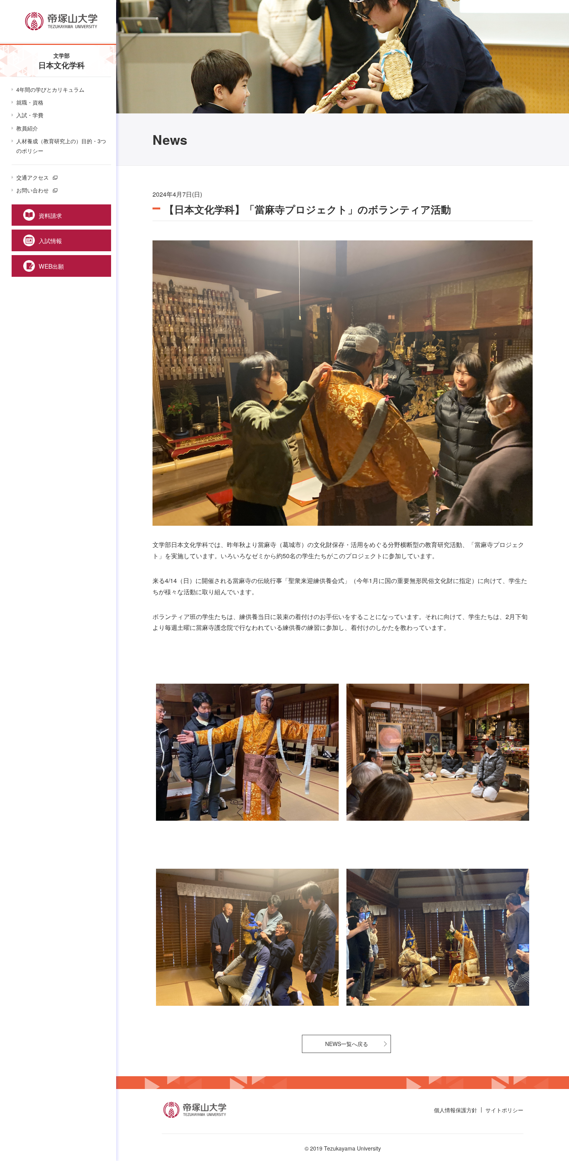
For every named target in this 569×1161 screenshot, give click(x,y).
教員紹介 (27, 128)
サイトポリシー (504, 1110)
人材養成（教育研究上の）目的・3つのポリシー (61, 145)
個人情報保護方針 (455, 1110)
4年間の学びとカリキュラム (50, 89)
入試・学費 (29, 115)
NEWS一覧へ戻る (346, 1044)
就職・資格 (29, 102)
